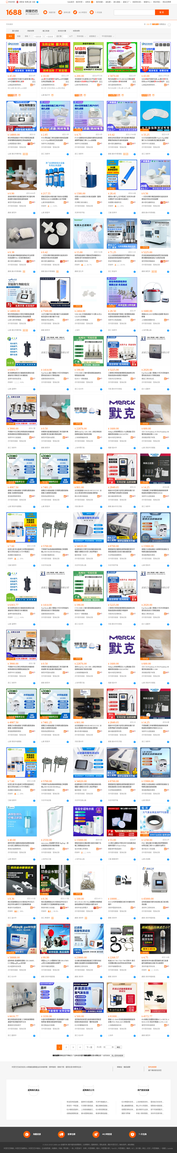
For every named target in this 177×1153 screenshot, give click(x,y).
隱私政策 (103, 1145)
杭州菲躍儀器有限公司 (82, 1025)
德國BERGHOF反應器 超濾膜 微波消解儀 (155, 315)
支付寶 (138, 1148)
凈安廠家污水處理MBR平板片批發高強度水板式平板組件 (88, 80)
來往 (144, 1148)
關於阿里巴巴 (113, 1145)
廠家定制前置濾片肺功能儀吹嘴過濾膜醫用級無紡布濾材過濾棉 (121, 139)
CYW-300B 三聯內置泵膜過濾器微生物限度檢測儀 (88, 374)
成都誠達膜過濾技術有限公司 (77, 1113)
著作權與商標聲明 (74, 1145)
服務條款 (94, 1145)
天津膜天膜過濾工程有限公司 (92, 1106)
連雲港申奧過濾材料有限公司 (115, 849)
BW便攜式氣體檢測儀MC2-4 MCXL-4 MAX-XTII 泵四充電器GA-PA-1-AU (155, 1021)
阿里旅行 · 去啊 (80, 1148)
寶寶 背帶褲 (126, 1113)
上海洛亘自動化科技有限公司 (48, 849)
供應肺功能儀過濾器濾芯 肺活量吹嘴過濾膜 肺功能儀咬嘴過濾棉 (54, 433)
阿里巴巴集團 (9, 1148)
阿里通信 (121, 1148)
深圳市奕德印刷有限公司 (160, 1113)
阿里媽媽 (91, 1148)
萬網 (128, 1148)
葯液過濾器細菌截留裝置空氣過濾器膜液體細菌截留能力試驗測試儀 (155, 256)
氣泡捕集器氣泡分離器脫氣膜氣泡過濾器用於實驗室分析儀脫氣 (21, 374)
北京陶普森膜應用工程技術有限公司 (115, 555)
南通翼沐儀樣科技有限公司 (115, 202)
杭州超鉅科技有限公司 (15, 966)
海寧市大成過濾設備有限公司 (149, 496)
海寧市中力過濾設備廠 (149, 144)
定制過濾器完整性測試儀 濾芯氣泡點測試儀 (155, 903)
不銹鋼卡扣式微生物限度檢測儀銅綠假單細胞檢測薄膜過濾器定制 (21, 433)
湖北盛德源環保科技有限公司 (115, 85)
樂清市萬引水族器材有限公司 (48, 908)
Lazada (170, 1148)
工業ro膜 (120, 88)
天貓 (60, 1148)
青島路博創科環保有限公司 (149, 555)
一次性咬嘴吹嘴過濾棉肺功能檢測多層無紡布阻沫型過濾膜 (155, 198)
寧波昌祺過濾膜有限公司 (76, 1102)
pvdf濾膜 (23, 88)
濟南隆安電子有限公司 (149, 438)
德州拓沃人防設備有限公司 (149, 849)
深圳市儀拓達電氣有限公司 (48, 966)
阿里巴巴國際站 (21, 1148)
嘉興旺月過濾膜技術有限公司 (92, 1102)
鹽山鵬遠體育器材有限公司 (131, 1106)
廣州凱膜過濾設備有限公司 (91, 1113)
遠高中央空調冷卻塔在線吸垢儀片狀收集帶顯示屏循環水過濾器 (121, 492)
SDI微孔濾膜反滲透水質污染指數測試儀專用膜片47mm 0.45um (122, 844)
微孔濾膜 (11, 88)
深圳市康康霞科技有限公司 (115, 966)
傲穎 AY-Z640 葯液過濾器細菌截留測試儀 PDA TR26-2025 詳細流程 (121, 1021)
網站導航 (131, 1145)
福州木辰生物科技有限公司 (115, 438)
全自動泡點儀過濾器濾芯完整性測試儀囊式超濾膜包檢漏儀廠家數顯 (88, 962)
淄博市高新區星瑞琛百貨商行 (15, 379)
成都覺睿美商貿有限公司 (48, 379)
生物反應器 (51, 88)
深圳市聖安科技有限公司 (115, 908)
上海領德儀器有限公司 (82, 438)
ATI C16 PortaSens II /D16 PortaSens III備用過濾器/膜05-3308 (155, 433)
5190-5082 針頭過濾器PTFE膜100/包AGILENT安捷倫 (88, 315)
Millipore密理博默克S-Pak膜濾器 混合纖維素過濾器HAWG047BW (121, 433)
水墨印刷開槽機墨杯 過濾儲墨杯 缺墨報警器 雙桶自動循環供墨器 (55, 1021)
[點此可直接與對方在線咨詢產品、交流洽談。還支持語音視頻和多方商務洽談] (68, 154)
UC (133, 1148)
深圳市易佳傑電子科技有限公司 (82, 908)
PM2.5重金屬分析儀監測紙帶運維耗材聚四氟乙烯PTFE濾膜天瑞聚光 (155, 844)
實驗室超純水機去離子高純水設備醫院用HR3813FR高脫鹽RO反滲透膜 (54, 198)
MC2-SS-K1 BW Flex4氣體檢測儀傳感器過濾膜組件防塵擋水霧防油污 (88, 903)
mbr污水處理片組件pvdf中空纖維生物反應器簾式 (54, 80)
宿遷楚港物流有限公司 (130, 1110)
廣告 (34, 82)
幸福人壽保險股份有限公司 (146, 1113)
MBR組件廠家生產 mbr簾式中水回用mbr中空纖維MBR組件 (155, 80)
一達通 (163, 1148)
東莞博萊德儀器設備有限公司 (149, 261)
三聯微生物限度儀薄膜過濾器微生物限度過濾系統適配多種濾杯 (121, 374)
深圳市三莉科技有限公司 (149, 908)
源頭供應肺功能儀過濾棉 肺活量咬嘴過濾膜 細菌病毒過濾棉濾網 (21, 198)
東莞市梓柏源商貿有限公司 (149, 1025)
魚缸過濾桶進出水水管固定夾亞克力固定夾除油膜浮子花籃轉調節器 (21, 903)
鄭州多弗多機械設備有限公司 (82, 496)
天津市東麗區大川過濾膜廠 (106, 1102)
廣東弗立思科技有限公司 (82, 966)
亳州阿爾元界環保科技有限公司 (82, 849)
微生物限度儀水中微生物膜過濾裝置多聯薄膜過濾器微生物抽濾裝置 (21, 139)
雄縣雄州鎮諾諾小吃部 (159, 1106)
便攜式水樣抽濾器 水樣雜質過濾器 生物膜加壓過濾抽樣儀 (155, 550)
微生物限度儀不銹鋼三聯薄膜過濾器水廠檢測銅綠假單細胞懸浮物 (121, 315)
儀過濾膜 (127, 1067)
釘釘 (149, 1148)
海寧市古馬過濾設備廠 (48, 144)
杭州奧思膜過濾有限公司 (105, 1110)
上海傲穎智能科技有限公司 (115, 1025)
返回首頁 (106, 1056)
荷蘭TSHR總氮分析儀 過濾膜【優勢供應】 (88, 198)
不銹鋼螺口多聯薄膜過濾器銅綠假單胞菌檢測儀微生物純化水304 (155, 492)
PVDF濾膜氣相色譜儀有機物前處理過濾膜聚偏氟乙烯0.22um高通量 (88, 139)
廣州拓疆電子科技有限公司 (82, 261)
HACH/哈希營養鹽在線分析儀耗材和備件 (121, 903)
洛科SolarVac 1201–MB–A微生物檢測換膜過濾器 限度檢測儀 (88, 433)
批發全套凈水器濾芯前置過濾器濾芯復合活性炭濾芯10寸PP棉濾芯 (21, 550)
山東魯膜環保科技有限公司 (48, 85)
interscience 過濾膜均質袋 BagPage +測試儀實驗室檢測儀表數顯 (54, 844)
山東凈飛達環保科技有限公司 (48, 202)
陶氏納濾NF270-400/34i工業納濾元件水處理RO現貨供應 (121, 80)
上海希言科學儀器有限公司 (82, 320)
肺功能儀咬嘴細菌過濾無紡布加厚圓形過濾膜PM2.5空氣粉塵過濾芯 (21, 256)
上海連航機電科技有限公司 (149, 320)
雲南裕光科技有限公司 (159, 1102)
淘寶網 (54, 1148)
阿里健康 (155, 1148)
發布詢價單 (152, 1067)
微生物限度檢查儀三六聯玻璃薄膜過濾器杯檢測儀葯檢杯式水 (21, 1021)
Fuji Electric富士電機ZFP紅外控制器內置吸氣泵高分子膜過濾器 (55, 374)
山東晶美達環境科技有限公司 (15, 85)
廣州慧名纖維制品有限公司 (115, 144)
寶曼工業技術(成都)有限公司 (149, 379)
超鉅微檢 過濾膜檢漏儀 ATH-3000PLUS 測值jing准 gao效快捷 (21, 962)
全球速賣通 (46, 1148)
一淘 (71, 1148)
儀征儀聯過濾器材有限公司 (106, 1106)
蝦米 (98, 1148)
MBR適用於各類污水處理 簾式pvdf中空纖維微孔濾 (21, 80)
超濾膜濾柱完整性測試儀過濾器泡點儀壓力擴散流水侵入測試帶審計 (88, 550)
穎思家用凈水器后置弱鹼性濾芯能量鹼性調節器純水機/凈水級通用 (155, 962)
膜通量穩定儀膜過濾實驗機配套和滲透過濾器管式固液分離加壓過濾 (121, 550)
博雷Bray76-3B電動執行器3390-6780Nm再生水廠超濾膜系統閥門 (55, 962)
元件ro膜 (127, 88)
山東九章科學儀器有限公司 (15, 320)
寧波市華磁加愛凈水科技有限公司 (115, 261)
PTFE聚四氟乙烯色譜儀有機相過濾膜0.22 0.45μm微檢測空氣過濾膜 (54, 139)
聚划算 (65, 1148)
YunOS (114, 1148)
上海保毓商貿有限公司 (144, 1102)
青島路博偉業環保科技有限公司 (15, 496)
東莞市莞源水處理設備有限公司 (15, 202)
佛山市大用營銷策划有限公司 (147, 1106)
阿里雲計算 (105, 1148)
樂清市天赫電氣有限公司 (15, 908)
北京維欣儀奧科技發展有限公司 (48, 555)
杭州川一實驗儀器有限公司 (82, 379)
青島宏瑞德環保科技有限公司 (15, 849)
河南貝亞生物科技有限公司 (115, 379)
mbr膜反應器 (60, 88)
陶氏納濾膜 (112, 88)
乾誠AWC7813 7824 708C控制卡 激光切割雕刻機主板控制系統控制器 (121, 962)
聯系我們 (122, 1145)
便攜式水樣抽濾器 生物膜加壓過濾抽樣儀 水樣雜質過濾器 (21, 492)
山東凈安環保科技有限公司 (82, 85)
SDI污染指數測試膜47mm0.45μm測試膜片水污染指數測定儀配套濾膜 (155, 139)
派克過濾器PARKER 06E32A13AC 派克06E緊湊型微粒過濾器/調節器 (88, 492)
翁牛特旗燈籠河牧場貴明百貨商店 (163, 1110)
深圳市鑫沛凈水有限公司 (149, 966)
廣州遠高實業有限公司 (115, 496)
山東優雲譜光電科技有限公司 (15, 144)
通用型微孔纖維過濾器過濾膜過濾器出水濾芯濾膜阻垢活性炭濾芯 (21, 844)
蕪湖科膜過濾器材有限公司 (106, 1113)
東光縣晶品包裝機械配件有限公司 (48, 1025)
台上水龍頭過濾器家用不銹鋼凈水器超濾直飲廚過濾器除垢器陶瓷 (121, 256)
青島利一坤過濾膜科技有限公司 (78, 1106)
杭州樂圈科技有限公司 (130, 1102)
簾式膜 (17, 88)
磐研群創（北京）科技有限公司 (82, 555)
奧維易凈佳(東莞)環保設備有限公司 (48, 320)
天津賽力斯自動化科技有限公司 (82, 202)
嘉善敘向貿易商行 (14, 1025)
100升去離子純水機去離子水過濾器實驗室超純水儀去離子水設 (55, 315)
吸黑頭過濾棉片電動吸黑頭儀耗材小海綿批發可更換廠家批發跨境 (88, 256)
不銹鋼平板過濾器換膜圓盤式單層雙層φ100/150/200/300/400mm (54, 550)
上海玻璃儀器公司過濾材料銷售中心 (94, 1110)
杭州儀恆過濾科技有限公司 (77, 1110)
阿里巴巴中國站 (34, 1148)
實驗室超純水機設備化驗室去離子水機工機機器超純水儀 (88, 844)
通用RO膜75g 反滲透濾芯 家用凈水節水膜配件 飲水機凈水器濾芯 (121, 198)
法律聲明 (86, 1145)
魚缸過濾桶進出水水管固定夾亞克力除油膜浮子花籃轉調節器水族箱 (54, 903)
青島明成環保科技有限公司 (48, 496)
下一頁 (89, 1047)
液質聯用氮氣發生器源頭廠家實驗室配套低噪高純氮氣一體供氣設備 (88, 1021)
